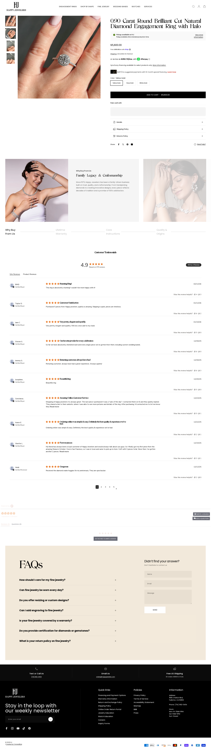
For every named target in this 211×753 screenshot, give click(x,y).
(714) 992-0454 (36, 677)
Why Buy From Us (10, 231)
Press (136, 713)
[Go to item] (10, 21)
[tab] (5, 524)
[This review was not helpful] (199, 294)
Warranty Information (107, 699)
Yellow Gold (116, 83)
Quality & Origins (161, 231)
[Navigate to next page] (116, 488)
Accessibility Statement (144, 702)
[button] (201, 518)
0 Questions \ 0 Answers (9, 516)
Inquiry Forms (104, 723)
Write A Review (194, 265)
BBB (135, 709)
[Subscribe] (50, 719)
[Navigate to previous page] (94, 488)
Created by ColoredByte (14, 744)
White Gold (143, 83)
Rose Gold (130, 83)
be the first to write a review (105, 539)
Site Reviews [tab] (15, 274)
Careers (101, 720)
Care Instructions (113, 231)
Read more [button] (54, 406)
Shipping (113, 54)
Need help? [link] (201, 144)
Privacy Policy (140, 695)
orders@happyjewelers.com (105, 677)
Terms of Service (141, 699)
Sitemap (137, 706)
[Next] (95, 62)
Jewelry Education (106, 713)
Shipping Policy (104, 706)
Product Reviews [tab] (29, 274)
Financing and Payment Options (112, 695)
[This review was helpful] (195, 294)
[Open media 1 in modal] (59, 57)
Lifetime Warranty (61, 231)
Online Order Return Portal (109, 709)
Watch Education (105, 716)
